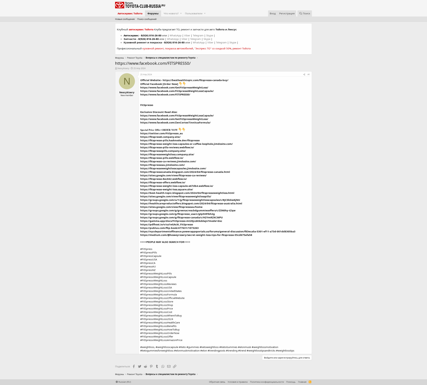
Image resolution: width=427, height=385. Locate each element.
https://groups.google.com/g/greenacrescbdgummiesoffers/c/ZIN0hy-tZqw (188, 210)
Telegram (198, 35)
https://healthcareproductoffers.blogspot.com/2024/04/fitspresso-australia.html (191, 203)
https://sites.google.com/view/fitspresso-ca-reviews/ (173, 175)
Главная (302, 381)
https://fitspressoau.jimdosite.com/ (162, 164)
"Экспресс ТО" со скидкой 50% (212, 48)
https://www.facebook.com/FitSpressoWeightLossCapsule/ (177, 91)
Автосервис (131, 35)
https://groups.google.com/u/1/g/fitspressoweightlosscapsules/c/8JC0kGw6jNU (190, 200)
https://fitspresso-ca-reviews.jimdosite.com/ (168, 161)
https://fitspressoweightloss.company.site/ (167, 154)
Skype (210, 35)
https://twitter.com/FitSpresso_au (161, 133)
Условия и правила (238, 381)
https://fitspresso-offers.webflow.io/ (162, 182)
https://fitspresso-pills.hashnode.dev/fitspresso (170, 140)
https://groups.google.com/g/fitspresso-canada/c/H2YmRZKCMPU (181, 217)
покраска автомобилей (179, 48)
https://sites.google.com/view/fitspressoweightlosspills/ (175, 196)
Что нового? (171, 13)
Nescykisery (123, 68)
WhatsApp (176, 35)
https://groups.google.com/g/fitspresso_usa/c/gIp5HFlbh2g (177, 214)
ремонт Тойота (242, 48)
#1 (309, 74)
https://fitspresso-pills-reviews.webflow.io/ (167, 147)
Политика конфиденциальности (267, 381)
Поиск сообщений (146, 19)
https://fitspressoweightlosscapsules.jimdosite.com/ (173, 168)
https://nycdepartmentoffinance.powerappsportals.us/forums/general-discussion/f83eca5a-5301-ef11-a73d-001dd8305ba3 (217, 231)
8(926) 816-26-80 (151, 35)
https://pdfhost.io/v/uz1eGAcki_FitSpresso (166, 224)
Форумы (153, 13)
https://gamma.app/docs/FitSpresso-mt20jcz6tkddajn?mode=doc (181, 221)
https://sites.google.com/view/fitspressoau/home (171, 207)
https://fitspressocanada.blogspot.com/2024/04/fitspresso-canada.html (185, 171)
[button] (180, 13)
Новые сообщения (125, 19)
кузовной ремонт (153, 48)
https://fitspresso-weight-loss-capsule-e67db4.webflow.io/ (176, 185)
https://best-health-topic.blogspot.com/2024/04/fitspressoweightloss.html (187, 193)
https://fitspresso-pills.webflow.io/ (161, 157)
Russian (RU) (124, 381)
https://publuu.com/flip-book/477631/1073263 (169, 228)
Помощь (291, 381)
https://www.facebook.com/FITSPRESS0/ (165, 94)
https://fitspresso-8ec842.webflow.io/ (163, 178)
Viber (187, 35)
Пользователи (193, 13)
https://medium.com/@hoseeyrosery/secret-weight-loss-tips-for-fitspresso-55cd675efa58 (196, 235)
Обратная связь (217, 381)
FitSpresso (146, 105)
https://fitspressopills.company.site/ (163, 150)
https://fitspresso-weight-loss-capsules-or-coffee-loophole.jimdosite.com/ (186, 143)
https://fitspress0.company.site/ (160, 136)
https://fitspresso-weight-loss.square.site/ (166, 189)
